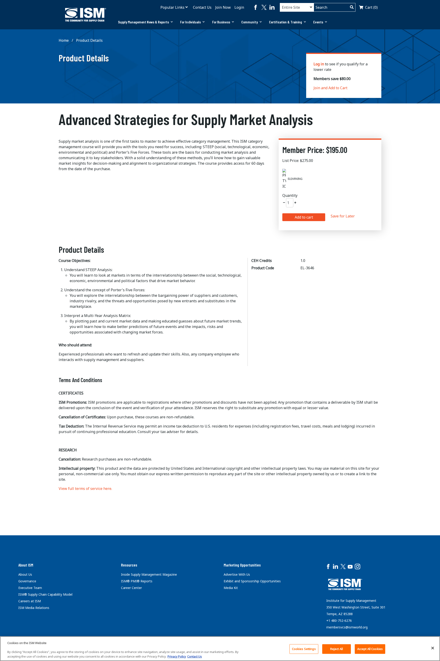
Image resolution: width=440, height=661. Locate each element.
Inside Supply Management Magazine (149, 574)
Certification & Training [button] (285, 22)
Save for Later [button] (343, 216)
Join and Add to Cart (330, 87)
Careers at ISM (29, 601)
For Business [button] (221, 22)
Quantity (289, 195)
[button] (284, 203)
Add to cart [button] (304, 217)
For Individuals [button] (190, 22)
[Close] (433, 648)
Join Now (223, 7)
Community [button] (249, 22)
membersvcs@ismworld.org (347, 627)
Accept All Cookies (370, 649)
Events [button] (318, 22)
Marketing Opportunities (242, 564)
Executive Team (30, 588)
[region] (220, 648)
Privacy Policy (177, 656)
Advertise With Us (237, 574)
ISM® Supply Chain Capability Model (45, 594)
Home (64, 40)
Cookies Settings (304, 649)
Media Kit (231, 588)
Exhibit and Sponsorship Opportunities (252, 581)
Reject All (336, 649)
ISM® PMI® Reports (136, 581)
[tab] (145, 22)
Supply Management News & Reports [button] (143, 22)
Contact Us (202, 7)
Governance (27, 581)
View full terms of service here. (85, 488)
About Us (25, 574)
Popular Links (172, 7)
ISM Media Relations (33, 607)
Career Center (131, 588)
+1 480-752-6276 (339, 620)
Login (239, 7)
